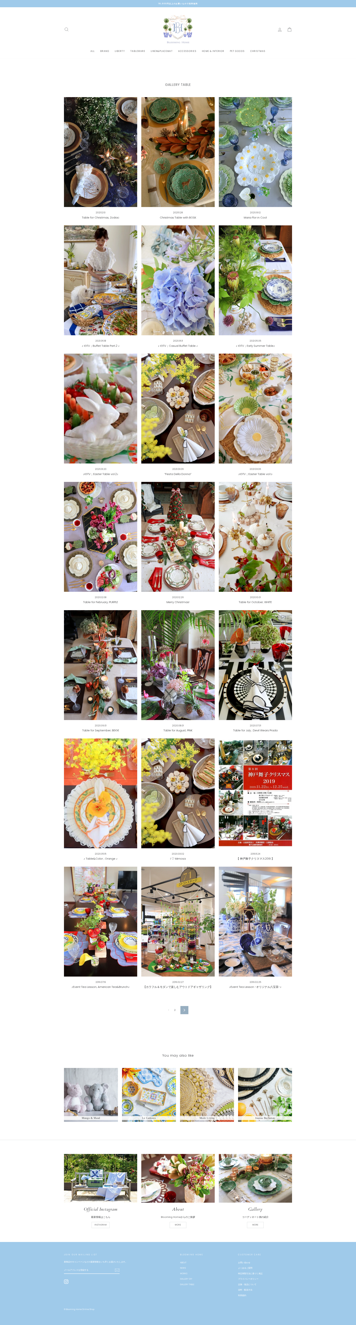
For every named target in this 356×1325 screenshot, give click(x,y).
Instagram (100, 1224)
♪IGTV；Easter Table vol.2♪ (100, 474)
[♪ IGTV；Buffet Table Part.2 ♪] (100, 280)
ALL (92, 51)
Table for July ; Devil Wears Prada (255, 730)
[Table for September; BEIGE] (100, 665)
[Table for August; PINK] (178, 665)
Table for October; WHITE (255, 602)
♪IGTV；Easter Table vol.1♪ (255, 474)
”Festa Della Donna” (177, 474)
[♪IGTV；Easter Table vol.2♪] (100, 409)
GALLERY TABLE (187, 1284)
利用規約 (242, 1295)
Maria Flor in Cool (255, 217)
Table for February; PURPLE (100, 602)
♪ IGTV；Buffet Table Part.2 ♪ (101, 346)
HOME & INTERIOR (213, 51)
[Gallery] (255, 1178)
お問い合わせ (244, 1262)
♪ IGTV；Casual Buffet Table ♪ (178, 346)
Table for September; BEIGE (100, 730)
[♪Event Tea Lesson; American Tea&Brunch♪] (100, 922)
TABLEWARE (137, 51)
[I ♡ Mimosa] (178, 793)
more (178, 1224)
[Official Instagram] (100, 1178)
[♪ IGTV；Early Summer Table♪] (255, 280)
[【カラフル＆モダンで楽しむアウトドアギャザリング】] (178, 922)
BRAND (104, 51)
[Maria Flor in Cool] (255, 152)
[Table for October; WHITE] (255, 537)
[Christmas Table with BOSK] (178, 152)
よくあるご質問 (245, 1267)
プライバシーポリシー (248, 1278)
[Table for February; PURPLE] (100, 537)
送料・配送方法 (245, 1289)
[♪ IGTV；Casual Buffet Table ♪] (178, 280)
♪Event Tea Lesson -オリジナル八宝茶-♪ (255, 987)
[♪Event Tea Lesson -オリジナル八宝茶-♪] (255, 922)
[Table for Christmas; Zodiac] (100, 152)
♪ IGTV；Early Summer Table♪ (255, 346)
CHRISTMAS (258, 51)
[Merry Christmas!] (178, 537)
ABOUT (183, 1262)
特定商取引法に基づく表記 (250, 1273)
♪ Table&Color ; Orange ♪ (101, 859)
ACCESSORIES (187, 51)
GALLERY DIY (186, 1278)
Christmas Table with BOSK (178, 217)
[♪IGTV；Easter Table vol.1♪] (255, 409)
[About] (178, 1178)
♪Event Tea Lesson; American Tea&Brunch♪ (101, 987)
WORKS (183, 1273)
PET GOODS (237, 51)
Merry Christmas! (178, 602)
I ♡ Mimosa (178, 859)
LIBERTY (120, 51)
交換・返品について (247, 1284)
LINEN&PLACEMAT (162, 51)
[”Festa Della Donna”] (178, 409)
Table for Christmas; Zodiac (100, 217)
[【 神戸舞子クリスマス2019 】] (255, 793)
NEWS (183, 1267)
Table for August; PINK (178, 730)
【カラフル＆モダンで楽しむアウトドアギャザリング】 (178, 987)
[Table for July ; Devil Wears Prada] (255, 665)
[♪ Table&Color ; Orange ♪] (100, 793)
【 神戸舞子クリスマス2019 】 (255, 859)
